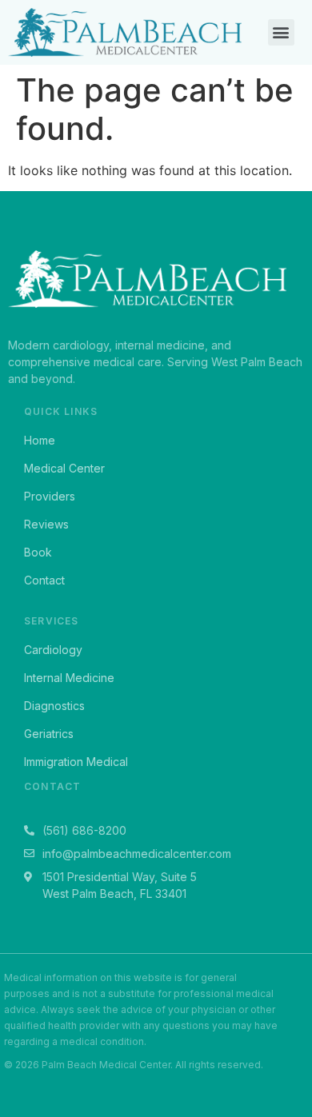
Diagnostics (54, 705)
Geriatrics (49, 733)
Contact (44, 580)
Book (38, 552)
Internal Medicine (69, 677)
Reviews (46, 524)
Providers (49, 496)
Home (39, 440)
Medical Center (64, 468)
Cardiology (53, 649)
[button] (281, 32)
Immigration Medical (76, 761)
